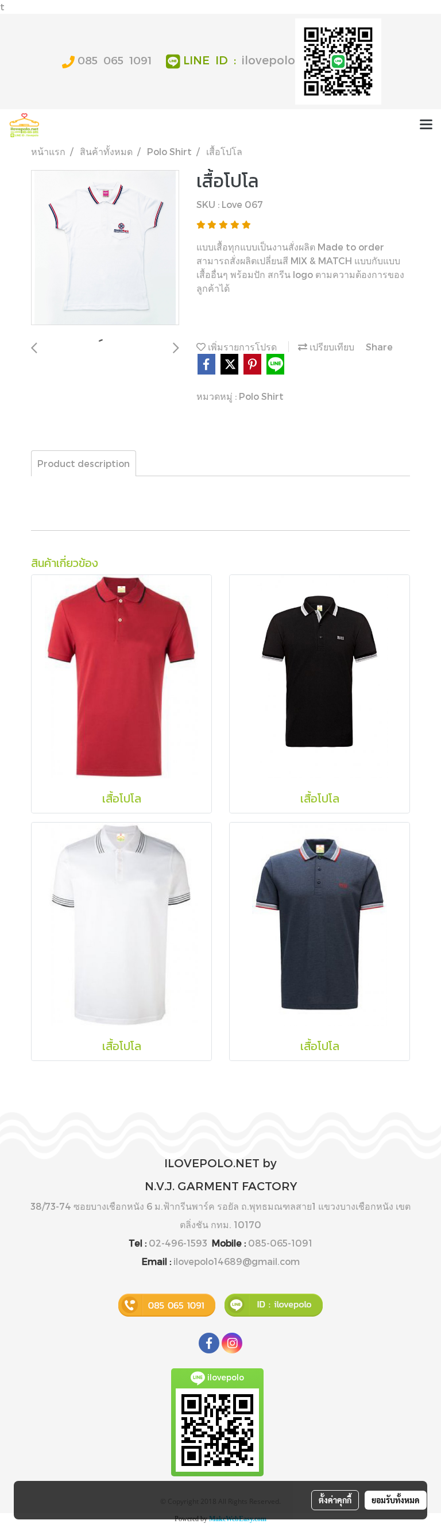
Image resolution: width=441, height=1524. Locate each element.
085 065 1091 (115, 60)
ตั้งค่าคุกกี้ (335, 1500)
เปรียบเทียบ (330, 346)
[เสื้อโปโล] (105, 248)
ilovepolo (268, 60)
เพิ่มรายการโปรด (241, 346)
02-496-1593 (178, 1242)
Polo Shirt (261, 396)
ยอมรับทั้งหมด (396, 1500)
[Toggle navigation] (426, 125)
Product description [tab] (83, 463)
